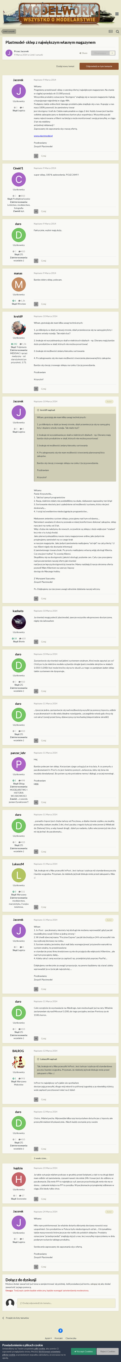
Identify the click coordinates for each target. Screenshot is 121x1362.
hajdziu (18, 1168)
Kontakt (59, 1338)
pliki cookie (40, 1348)
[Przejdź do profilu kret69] (19, 328)
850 (23, 196)
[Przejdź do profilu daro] (19, 235)
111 (23, 891)
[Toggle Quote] (38, 410)
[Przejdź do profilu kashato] (19, 622)
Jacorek (24, 51)
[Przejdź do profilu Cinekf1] (19, 179)
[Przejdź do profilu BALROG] (19, 1062)
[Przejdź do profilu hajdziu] (19, 1179)
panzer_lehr (18, 753)
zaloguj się (95, 1284)
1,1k (24, 344)
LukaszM (18, 864)
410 (23, 251)
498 (23, 780)
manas (18, 273)
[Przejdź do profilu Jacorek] (9, 53)
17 (22, 1195)
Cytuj (43, 156)
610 (23, 638)
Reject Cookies (107, 1351)
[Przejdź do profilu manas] (19, 284)
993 (23, 1078)
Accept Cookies (85, 1351)
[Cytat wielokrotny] (36, 156)
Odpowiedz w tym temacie (99, 66)
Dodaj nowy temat (65, 66)
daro (18, 224)
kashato (18, 611)
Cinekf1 (18, 168)
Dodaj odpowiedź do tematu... (37, 1303)
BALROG (18, 1051)
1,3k (22, 300)
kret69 (18, 316)
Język (47, 1338)
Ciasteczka (71, 1338)
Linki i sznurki (36, 54)
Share (84, 53)
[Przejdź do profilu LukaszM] (19, 875)
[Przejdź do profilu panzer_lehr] (19, 764)
